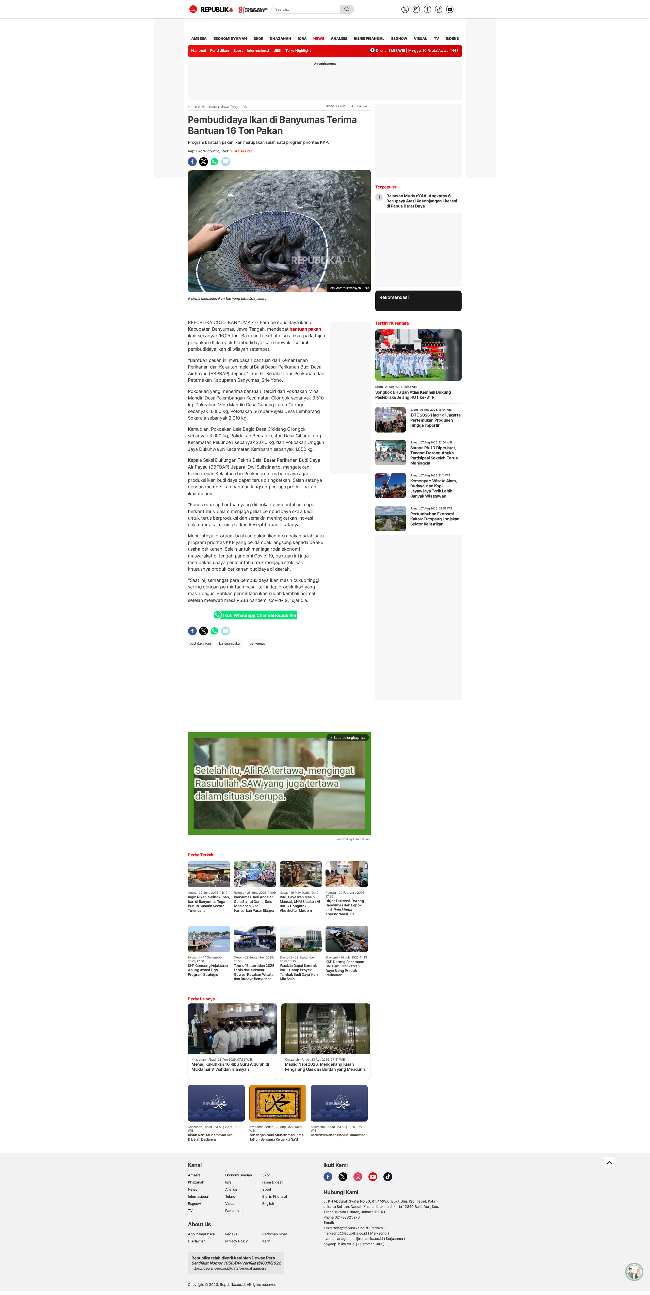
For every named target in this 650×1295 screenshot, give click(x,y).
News (192, 1189)
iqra (302, 38)
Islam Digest (272, 1182)
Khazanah (196, 1182)
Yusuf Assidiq (241, 151)
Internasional (258, 50)
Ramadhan (233, 1210)
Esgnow (194, 1203)
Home (192, 107)
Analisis (231, 1189)
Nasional (198, 50)
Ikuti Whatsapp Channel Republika (259, 615)
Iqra (228, 1182)
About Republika (201, 1234)
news (318, 38)
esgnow (399, 38)
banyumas (257, 643)
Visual (230, 1203)
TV (436, 38)
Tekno (230, 1196)
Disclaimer (196, 1241)
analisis (339, 38)
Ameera (194, 1175)
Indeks (452, 38)
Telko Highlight (298, 50)
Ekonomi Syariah (230, 38)
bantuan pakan (304, 329)
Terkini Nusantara (392, 323)
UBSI (277, 50)
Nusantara (209, 107)
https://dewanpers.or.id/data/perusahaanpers (228, 1268)
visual (420, 38)
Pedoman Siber (274, 1234)
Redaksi (231, 1234)
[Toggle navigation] (193, 9)
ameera (199, 38)
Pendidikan (219, 50)
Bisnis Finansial (369, 38)
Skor (266, 1175)
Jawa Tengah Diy (234, 107)
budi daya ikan (200, 643)
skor (258, 38)
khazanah (280, 38)
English (268, 1203)
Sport (238, 50)
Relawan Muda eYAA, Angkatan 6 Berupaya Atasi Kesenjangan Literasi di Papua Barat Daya (421, 201)
